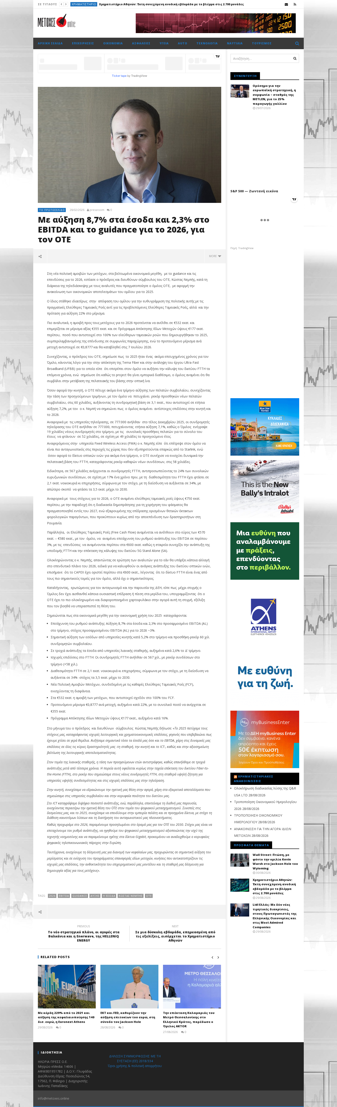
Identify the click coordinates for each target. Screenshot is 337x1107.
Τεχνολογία (207, 43)
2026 (52, 895)
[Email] (286, 4)
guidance (79, 895)
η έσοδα (109, 895)
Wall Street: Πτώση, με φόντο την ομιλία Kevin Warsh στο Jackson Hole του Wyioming (275, 861)
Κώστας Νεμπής (131, 895)
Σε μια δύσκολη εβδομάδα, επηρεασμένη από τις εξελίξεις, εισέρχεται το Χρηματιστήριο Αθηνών (175, 934)
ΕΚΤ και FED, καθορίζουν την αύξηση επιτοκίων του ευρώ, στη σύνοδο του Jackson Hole (127, 1017)
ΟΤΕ (149, 895)
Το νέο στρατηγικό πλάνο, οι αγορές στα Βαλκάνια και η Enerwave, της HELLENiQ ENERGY (83, 934)
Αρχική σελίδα (50, 43)
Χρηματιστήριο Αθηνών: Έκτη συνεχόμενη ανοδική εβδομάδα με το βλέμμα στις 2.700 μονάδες (274, 886)
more (213, 256)
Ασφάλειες (141, 43)
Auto (182, 43)
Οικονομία (113, 43)
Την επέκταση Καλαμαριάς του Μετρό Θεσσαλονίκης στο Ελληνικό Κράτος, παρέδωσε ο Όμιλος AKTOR (189, 1019)
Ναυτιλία (235, 43)
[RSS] (295, 4)
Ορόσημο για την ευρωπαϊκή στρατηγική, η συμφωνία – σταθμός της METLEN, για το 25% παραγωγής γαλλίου (274, 95)
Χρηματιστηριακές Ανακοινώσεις (253, 778)
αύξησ (95, 895)
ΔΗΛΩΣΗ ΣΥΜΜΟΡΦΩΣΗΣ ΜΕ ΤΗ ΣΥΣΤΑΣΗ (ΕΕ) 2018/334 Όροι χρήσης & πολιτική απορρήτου (135, 1061)
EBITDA (64, 895)
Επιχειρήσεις (81, 4)
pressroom (97, 210)
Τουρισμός (262, 43)
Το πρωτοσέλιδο (52, 210)
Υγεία (164, 43)
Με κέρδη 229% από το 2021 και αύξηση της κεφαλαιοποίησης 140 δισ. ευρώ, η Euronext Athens (66, 1017)
